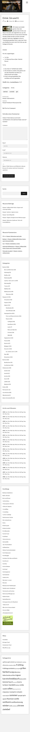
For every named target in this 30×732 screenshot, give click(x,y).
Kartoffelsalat (9, 310)
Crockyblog (5, 512)
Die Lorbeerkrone (7, 520)
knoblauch (14, 678)
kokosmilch (23, 679)
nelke (22, 685)
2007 (4, 472)
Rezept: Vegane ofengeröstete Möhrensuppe (14, 217)
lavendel (15, 682)
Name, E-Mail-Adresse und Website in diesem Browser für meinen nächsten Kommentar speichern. (14, 168)
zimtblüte (14, 706)
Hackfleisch (10, 324)
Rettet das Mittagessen (9, 593)
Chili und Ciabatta (7, 506)
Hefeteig (6, 272)
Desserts (6, 348)
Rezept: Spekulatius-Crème (13, 243)
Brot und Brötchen (9, 269)
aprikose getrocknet (8, 662)
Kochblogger (6, 555)
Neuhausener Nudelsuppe (9, 585)
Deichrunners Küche (8, 517)
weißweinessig (17, 702)
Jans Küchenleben (7, 544)
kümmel (5, 682)
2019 (4, 416)
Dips (5, 354)
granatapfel (17, 668)
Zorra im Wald (6, 610)
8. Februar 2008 (11, 21)
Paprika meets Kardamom (9, 588)
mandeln (12, 685)
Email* (4, 150)
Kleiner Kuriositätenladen (9, 550)
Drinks (12, 87)
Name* (4, 143)
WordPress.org (6, 647)
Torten (6, 286)
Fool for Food (6, 533)
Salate (5, 305)
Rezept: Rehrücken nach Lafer (14, 236)
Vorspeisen (7, 299)
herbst (6, 672)
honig (11, 672)
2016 (4, 430)
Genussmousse (6, 539)
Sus (3, 243)
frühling (20, 665)
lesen (5, 378)
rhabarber (6, 692)
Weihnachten (7, 291)
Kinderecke (5, 368)
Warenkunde (6, 395)
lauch (11, 682)
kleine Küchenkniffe (8, 398)
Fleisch (7, 318)
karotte (6, 678)
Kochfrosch (5, 561)
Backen (4, 267)
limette (19, 682)
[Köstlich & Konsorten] (8, 624)
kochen (6, 376)
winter (6, 705)
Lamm (9, 327)
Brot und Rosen (6, 498)
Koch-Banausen (7, 552)
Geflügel (10, 321)
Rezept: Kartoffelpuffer (8, 214)
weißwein (7, 702)
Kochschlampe (6, 566)
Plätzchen (8, 294)
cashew (24, 662)
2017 (4, 426)
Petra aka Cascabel (7, 251)
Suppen (6, 302)
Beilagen (6, 346)
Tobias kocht (6, 604)
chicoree (5, 665)
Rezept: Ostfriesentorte (8, 98)
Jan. (7, 421)
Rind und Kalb (11, 329)
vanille (16, 699)
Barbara (4, 239)
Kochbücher (7, 365)
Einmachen (7, 357)
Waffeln (6, 288)
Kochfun (5, 563)
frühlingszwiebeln (9, 668)
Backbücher (7, 362)
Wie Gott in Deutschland (9, 607)
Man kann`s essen (7, 580)
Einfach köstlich (6, 528)
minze (18, 685)
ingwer (18, 675)
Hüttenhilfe (5, 542)
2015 (4, 435)
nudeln (5, 689)
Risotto (6, 343)
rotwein (19, 692)
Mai (16, 412)
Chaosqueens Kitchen (8, 503)
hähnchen (17, 672)
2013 (4, 444)
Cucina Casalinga (7, 514)
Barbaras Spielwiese (8, 492)
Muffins (6, 275)
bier (15, 662)
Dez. (8, 418)
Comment (5, 125)
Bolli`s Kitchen (6, 495)
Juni (18, 412)
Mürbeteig (7, 278)
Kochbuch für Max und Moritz (10, 558)
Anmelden (5, 639)
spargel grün (22, 695)
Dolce (4, 522)
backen (6, 370)
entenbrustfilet (12, 665)
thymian (10, 699)
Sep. (25, 412)
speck (4, 699)
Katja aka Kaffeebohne (8, 246)
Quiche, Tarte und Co (9, 280)
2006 (4, 476)
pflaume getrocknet (17, 689)
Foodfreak (5, 536)
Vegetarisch (7, 338)
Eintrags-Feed (6, 642)
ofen (10, 688)
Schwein (10, 332)
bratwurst (19, 662)
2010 (4, 458)
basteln (6, 373)
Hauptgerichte (8, 313)
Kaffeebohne (6, 547)
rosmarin (12, 692)
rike (5, 21)
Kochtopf (5, 569)
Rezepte (5, 297)
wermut (5, 91)
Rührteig (6, 283)
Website (5, 157)
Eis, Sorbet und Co (10, 351)
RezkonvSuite (6, 596)
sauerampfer (6, 695)
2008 (4, 467)
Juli (20, 412)
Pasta (5, 340)
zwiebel (6, 709)
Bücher (4, 359)
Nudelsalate (9, 308)
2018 (4, 421)
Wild (9, 335)
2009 (4, 463)
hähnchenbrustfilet (9, 675)
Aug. (22, 412)
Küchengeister (6, 572)
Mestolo (5, 582)
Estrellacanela (6, 531)
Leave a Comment (20, 21)
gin (17, 91)
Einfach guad (6, 525)
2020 (4, 412)
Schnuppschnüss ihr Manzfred (10, 602)
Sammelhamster (7, 599)
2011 (4, 453)
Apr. (14, 412)
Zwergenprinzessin (8, 613)
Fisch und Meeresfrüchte (12, 316)
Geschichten (6, 392)
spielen (6, 381)
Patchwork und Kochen (8, 591)
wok (10, 706)
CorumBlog (5, 509)
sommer (14, 695)
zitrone (20, 705)
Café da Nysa (6, 501)
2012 (4, 449)
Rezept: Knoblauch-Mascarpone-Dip (12, 102)
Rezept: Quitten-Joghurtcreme (10, 212)
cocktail (12, 91)
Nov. (6, 414)
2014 (4, 439)
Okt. (4, 418)
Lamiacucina (6, 577)
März (11, 412)
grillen (23, 668)
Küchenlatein (6, 574)
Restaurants (6, 389)
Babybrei (6, 384)
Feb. (9, 412)
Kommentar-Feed (7, 645)
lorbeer (5, 685)
